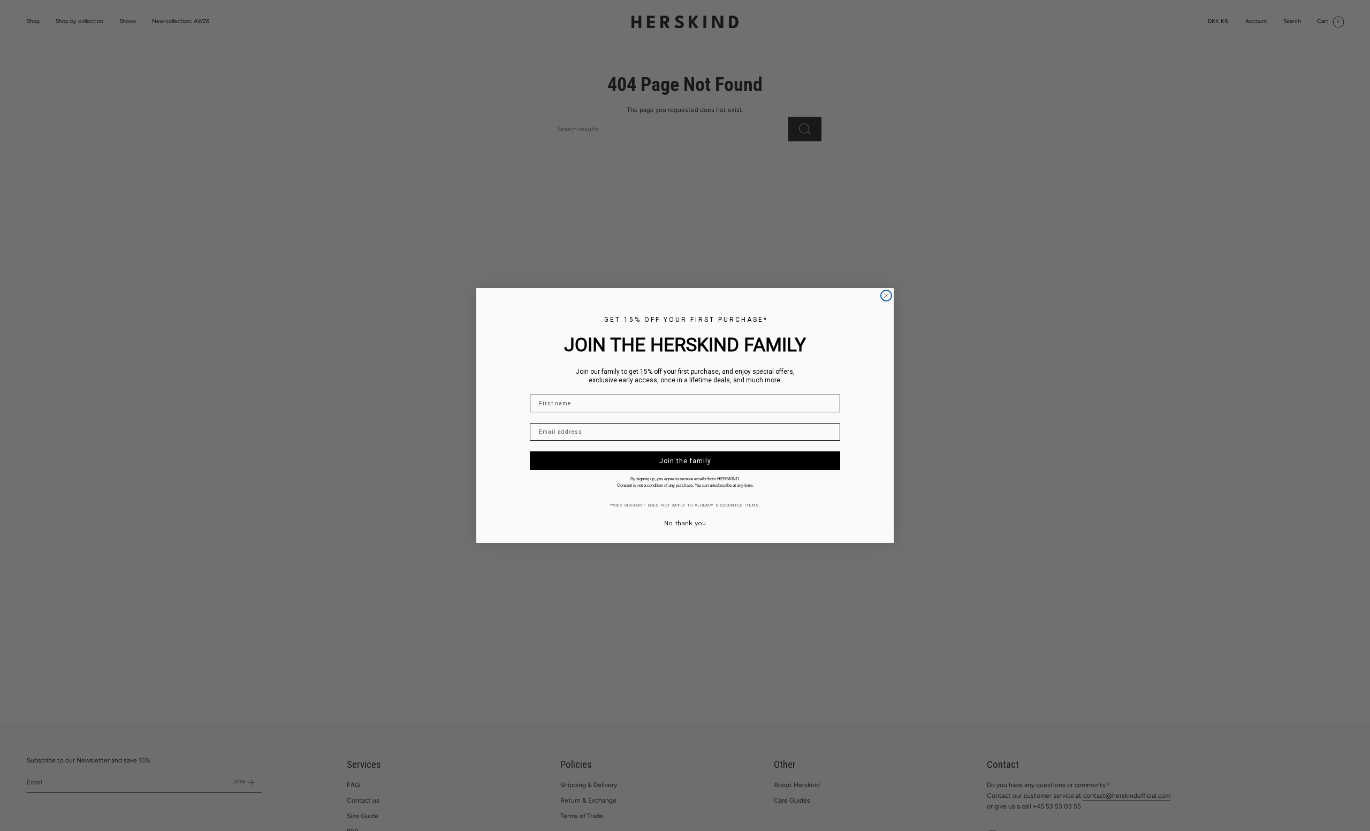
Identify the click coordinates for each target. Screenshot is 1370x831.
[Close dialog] (886, 295)
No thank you (685, 523)
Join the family (685, 461)
